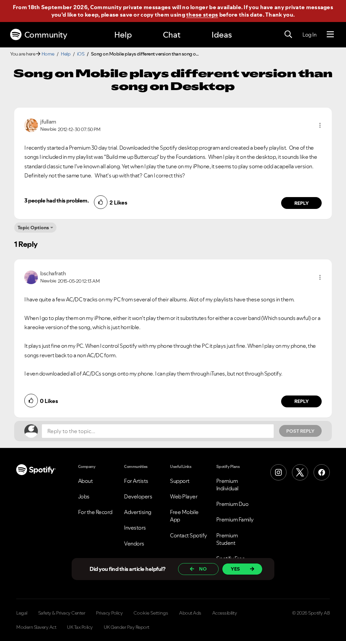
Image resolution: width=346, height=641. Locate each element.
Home (48, 53)
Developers (138, 496)
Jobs (84, 496)
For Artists (136, 481)
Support (180, 481)
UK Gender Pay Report (126, 627)
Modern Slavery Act (36, 627)
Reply (301, 203)
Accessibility (224, 613)
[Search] (288, 34)
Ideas (222, 34)
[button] (320, 125)
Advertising (137, 512)
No (203, 568)
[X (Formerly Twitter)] (300, 472)
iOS (80, 53)
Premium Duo (232, 504)
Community (45, 34)
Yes (235, 568)
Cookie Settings (150, 613)
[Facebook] (322, 472)
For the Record (95, 512)
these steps (202, 14)
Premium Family (235, 519)
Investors (135, 527)
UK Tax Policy (80, 627)
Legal (21, 613)
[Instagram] (278, 472)
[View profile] (31, 124)
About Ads (190, 613)
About (85, 481)
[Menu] (330, 34)
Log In (309, 34)
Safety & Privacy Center (61, 613)
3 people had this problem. (56, 200)
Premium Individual (227, 484)
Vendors (134, 543)
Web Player (183, 496)
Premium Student (227, 539)
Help (123, 34)
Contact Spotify (188, 535)
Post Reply (300, 431)
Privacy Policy (109, 613)
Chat (171, 34)
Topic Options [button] (33, 227)
